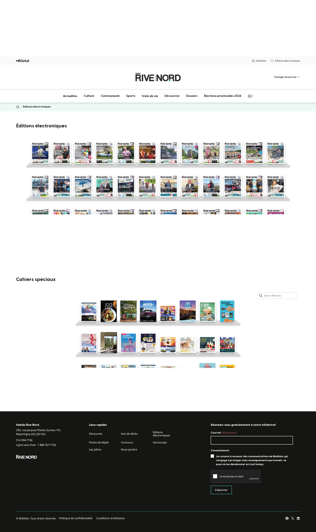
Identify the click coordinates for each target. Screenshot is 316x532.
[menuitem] (287, 77)
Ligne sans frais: (36, 445)
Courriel (223, 432)
